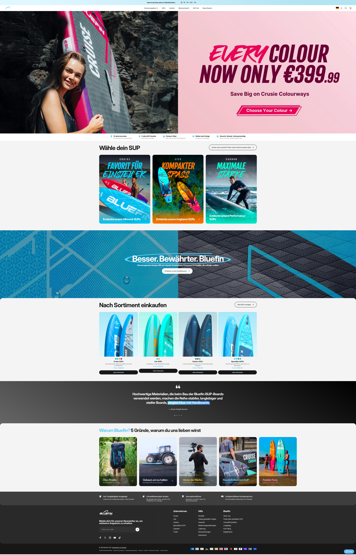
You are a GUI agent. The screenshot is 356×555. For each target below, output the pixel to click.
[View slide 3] (179, 415)
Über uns (226, 516)
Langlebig (227, 525)
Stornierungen (164, 550)
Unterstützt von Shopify (119, 547)
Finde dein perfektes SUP (233, 519)
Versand (140, 550)
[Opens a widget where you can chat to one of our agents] (349, 551)
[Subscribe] (137, 529)
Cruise (175, 516)
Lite (174, 519)
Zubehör (176, 529)
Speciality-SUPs (179, 525)
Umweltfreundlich (230, 522)
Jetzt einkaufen (118, 372)
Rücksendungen (204, 532)
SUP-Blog (227, 529)
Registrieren (227, 532)
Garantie (201, 522)
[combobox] (337, 8)
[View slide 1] (175, 415)
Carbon (176, 522)
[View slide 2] (177, 415)
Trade (175, 532)
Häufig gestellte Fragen (207, 519)
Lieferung (202, 529)
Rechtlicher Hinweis (154, 550)
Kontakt (201, 516)
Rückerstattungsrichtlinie (105, 550)
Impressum (202, 535)
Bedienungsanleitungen (207, 525)
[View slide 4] (181, 415)
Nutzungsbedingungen (131, 550)
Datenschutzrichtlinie (118, 550)
